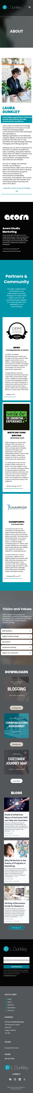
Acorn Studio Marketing (18, 1087)
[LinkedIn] (19, 1079)
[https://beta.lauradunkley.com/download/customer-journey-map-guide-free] (16, 762)
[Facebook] (10, 1079)
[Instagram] (15, 1079)
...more (13, 831)
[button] (29, 7)
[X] (24, 1079)
